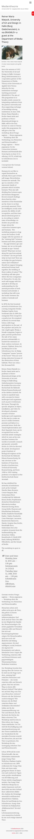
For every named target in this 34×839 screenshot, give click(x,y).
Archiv (13, 833)
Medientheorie (16, 828)
